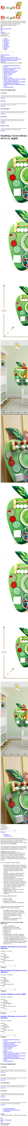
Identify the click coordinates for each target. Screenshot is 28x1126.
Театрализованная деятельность (12, 65)
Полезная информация (9, 1108)
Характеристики (8, 835)
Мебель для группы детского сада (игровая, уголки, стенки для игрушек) (15, 79)
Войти (2, 28)
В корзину (3, 832)
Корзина (3, 32)
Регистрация (8, 28)
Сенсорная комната (8, 87)
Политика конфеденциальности (12, 1110)
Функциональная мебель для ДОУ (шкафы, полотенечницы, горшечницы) (15, 82)
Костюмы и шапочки (9, 69)
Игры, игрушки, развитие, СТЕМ (12, 68)
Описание (6, 834)
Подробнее (3, 98)
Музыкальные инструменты (11, 70)
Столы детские (7, 75)
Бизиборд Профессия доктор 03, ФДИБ (13, 994)
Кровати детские (8, 77)
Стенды (6, 66)
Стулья (5, 76)
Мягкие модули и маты (9, 72)
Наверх (2, 1113)
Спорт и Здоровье (8, 73)
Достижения (7, 1111)
